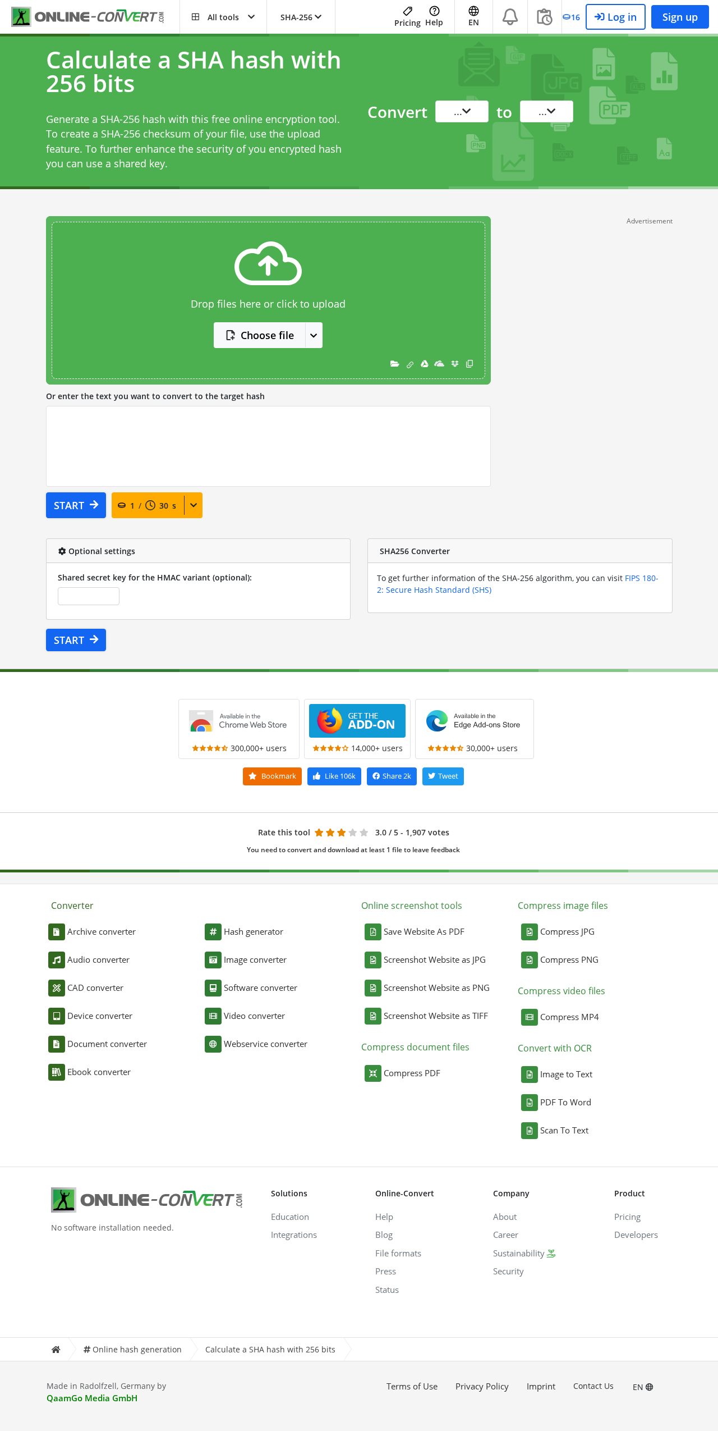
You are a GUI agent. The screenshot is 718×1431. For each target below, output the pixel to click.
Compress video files (561, 991)
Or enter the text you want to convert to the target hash (155, 396)
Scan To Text (564, 1130)
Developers (636, 1234)
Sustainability (519, 1253)
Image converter (255, 959)
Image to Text (566, 1074)
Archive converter (101, 931)
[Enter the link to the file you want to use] (410, 363)
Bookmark (278, 776)
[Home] (55, 1349)
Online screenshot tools (411, 905)
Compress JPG (567, 931)
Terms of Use (412, 1386)
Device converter (99, 1015)
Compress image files (563, 905)
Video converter (254, 1015)
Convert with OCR (555, 1048)
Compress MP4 (569, 1016)
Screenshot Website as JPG (435, 959)
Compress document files (415, 1047)
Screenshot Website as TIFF (436, 1015)
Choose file (267, 335)
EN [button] (473, 22)
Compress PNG (569, 959)
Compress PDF (412, 1072)
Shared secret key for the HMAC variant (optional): (155, 577)
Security (508, 1271)
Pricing (407, 22)
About (505, 1216)
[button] (223, 17)
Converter (72, 905)
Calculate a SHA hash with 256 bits (270, 1349)
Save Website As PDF (424, 931)
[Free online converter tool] (95, 17)
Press (385, 1271)
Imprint (541, 1386)
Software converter (260, 987)
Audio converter (98, 959)
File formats (398, 1253)
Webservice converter (265, 1043)
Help (434, 22)
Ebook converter (99, 1071)
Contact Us (593, 1385)
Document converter (107, 1043)
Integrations (294, 1234)
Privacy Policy (482, 1386)
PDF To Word (565, 1102)
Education (290, 1216)
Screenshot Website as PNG (437, 987)
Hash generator (253, 931)
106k (340, 776)
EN (639, 1387)
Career (505, 1234)
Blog (384, 1234)
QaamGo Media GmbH (92, 1397)
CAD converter (95, 987)
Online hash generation (137, 1349)
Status (387, 1289)
